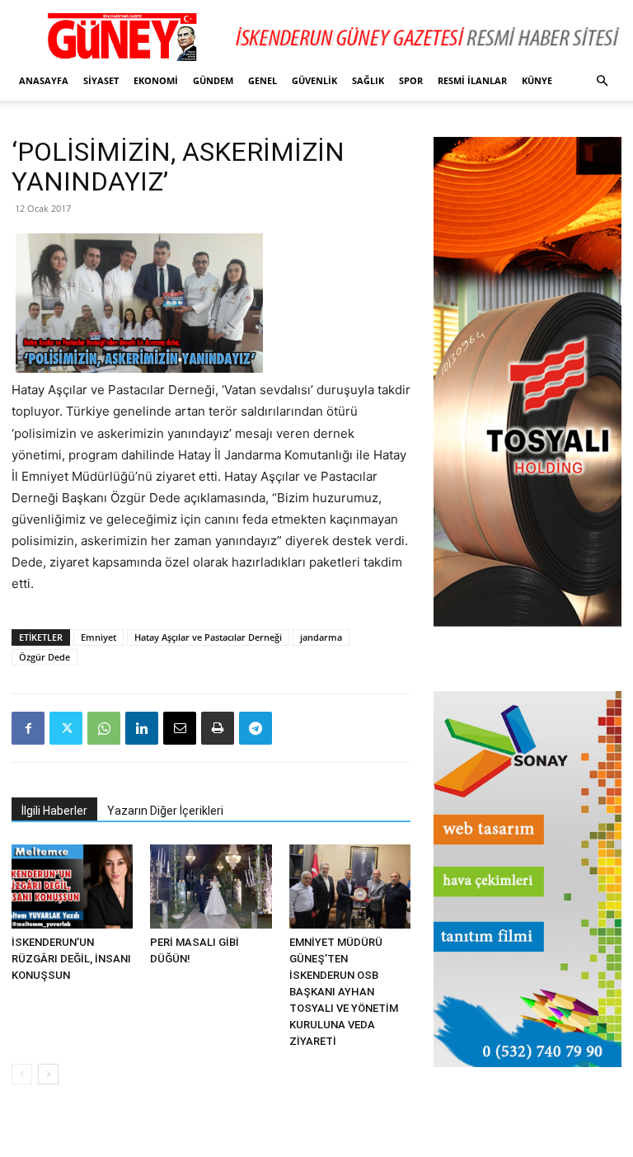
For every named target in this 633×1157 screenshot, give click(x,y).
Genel (262, 80)
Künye (537, 80)
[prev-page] (22, 1074)
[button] (601, 81)
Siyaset (101, 80)
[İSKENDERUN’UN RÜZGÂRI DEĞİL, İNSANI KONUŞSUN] (72, 886)
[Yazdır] (217, 728)
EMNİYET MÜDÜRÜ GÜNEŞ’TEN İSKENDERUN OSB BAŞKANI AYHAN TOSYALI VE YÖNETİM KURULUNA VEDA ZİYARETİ (343, 991)
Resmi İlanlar (472, 80)
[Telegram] (255, 728)
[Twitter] (65, 728)
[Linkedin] (141, 728)
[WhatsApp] (103, 728)
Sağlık (368, 80)
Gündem (213, 80)
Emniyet (98, 637)
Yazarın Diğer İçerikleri (165, 810)
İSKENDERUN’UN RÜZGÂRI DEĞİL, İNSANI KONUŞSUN (71, 958)
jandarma (321, 637)
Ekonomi (156, 80)
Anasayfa (43, 80)
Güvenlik (314, 80)
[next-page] (48, 1074)
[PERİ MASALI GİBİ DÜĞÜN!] (210, 886)
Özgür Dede (44, 657)
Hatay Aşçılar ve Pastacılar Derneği (208, 637)
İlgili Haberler (54, 810)
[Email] (179, 728)
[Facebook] (28, 728)
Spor (411, 80)
